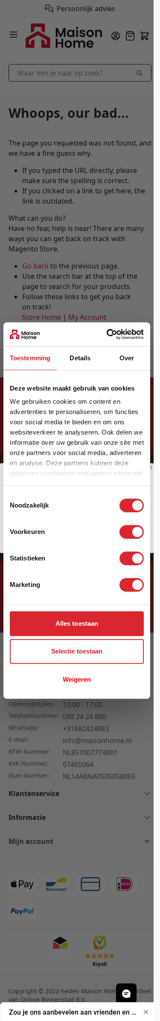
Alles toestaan (76, 623)
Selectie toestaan (77, 651)
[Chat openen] (126, 993)
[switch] (131, 532)
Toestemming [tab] (30, 358)
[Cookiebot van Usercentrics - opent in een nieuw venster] (108, 334)
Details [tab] (80, 358)
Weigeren (77, 679)
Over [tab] (126, 358)
